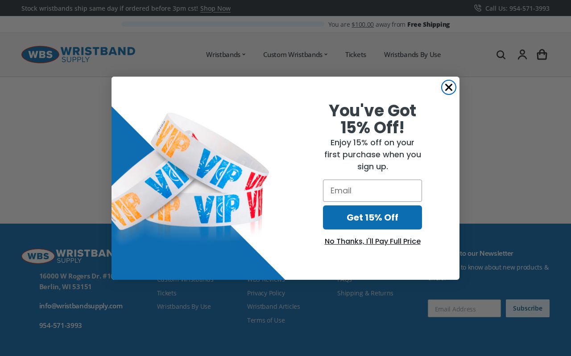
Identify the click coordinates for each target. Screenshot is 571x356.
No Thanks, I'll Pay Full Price (373, 241)
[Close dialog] (449, 87)
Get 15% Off (372, 217)
